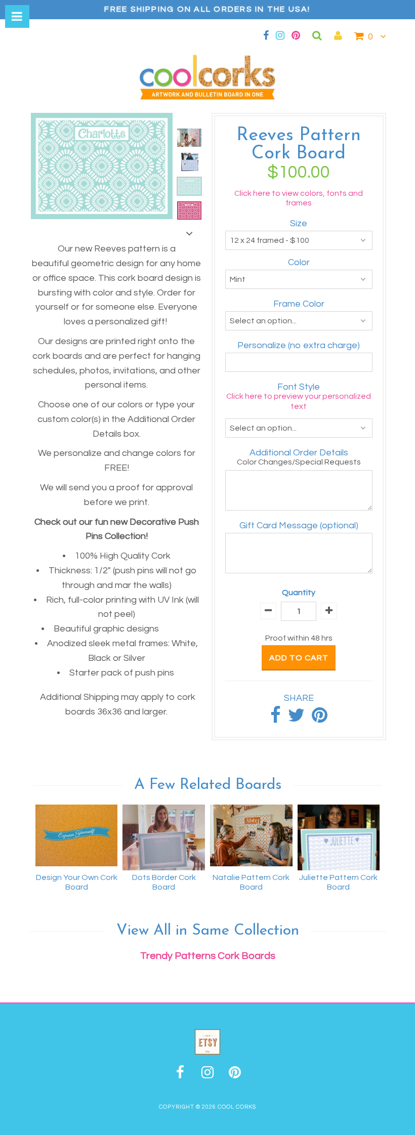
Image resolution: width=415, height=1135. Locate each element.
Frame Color (298, 304)
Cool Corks (237, 1107)
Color (299, 262)
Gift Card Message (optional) (298, 525)
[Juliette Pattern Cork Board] (339, 837)
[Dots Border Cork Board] (163, 837)
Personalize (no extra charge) (298, 345)
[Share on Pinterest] (319, 719)
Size (298, 223)
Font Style (298, 387)
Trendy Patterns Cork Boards (207, 956)
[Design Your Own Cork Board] (76, 835)
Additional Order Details (299, 452)
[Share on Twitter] (296, 719)
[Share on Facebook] (275, 719)
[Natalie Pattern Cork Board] (251, 835)
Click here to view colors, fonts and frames (298, 198)
